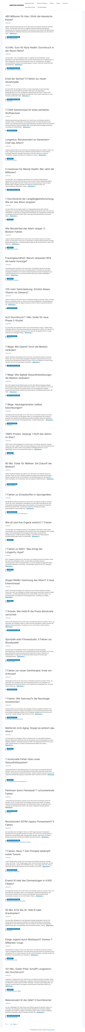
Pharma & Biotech (12, 130)
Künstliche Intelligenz (42, 3)
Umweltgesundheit (23, 513)
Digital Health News (29, 3)
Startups (52, 3)
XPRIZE (19, 991)
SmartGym (28, 842)
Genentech (9, 160)
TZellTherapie (16, 871)
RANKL (8, 602)
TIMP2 (12, 454)
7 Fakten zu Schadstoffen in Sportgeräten (28, 494)
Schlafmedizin (19, 719)
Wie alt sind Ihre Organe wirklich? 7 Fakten (28, 522)
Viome (15, 959)
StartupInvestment (13, 38)
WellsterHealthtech (11, 485)
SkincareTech (22, 900)
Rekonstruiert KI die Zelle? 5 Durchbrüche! (28, 1000)
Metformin (9, 750)
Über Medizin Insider (30, 7)
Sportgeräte (15, 513)
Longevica (14, 160)
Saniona (14, 719)
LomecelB (9, 991)
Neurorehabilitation (11, 69)
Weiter (15, 1024)
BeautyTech (9, 900)
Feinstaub (9, 812)
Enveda (8, 661)
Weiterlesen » (13, 33)
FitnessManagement (14, 842)
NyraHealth (18, 69)
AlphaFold (9, 1017)
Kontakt (58, 3)
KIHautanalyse (16, 900)
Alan (8, 38)
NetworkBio (9, 930)
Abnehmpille (9, 100)
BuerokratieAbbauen (11, 781)
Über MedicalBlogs (42, 7)
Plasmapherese (10, 959)
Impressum (65, 3)
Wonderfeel (15, 249)
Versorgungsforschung (21, 781)
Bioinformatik (15, 1017)
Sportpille (13, 661)
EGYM (8, 842)
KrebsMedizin (10, 871)
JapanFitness (23, 842)
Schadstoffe (9, 513)
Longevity (10, 158)
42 (11, 1024)
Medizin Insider (17, 5)
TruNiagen (9, 571)
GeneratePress (51, 1029)
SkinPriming (9, 424)
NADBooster (9, 249)
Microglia (9, 454)
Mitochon (9, 337)
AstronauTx (9, 719)
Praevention (16, 280)
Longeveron (14, 991)
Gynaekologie (10, 280)
